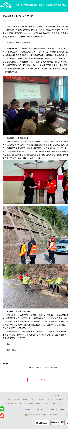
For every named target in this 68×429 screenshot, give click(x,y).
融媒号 (41, 5)
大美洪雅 (49, 5)
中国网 (33, 399)
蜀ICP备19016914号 (56, 415)
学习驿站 (24, 5)
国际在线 (49, 399)
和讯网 (38, 403)
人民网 (8, 399)
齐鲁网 (46, 403)
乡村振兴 (57, 5)
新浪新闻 (22, 403)
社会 (64, 5)
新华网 (25, 399)
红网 (53, 403)
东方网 (60, 403)
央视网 (41, 399)
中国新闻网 (59, 399)
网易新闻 (30, 403)
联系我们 (39, 409)
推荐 (17, 5)
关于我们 (28, 409)
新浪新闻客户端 (11, 403)
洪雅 (31, 5)
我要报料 (62, 409)
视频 (36, 5)
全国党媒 (17, 399)
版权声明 (51, 409)
